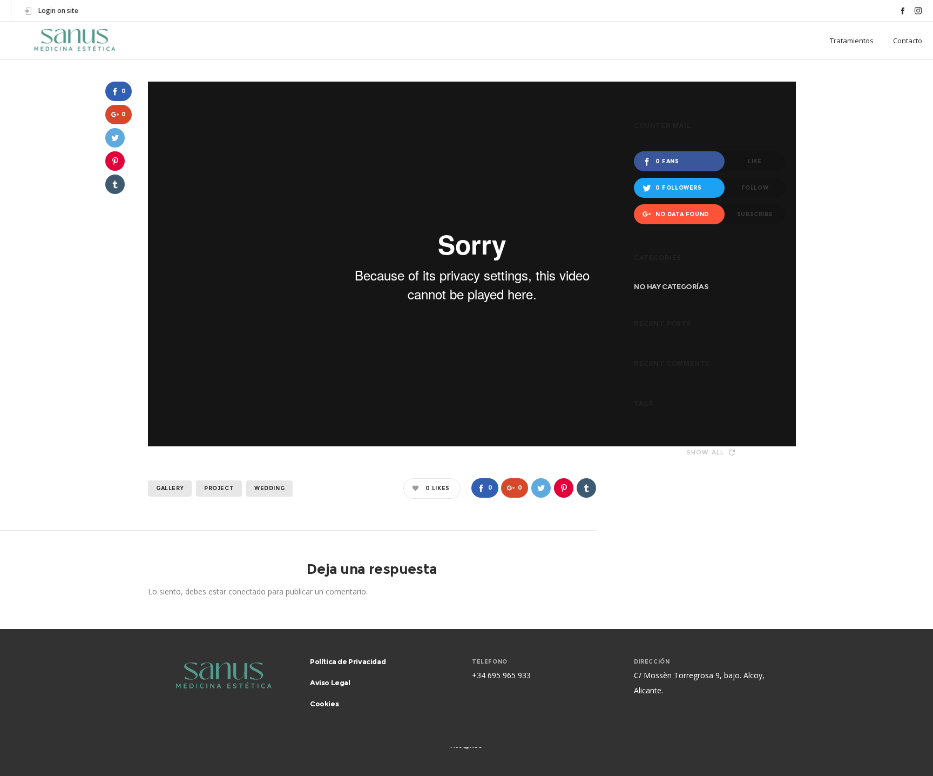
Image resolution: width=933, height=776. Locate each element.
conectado (247, 591)
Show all (706, 452)
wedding (269, 488)
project (219, 488)
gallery (170, 488)
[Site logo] (74, 40)
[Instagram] (918, 10)
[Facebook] (902, 10)
